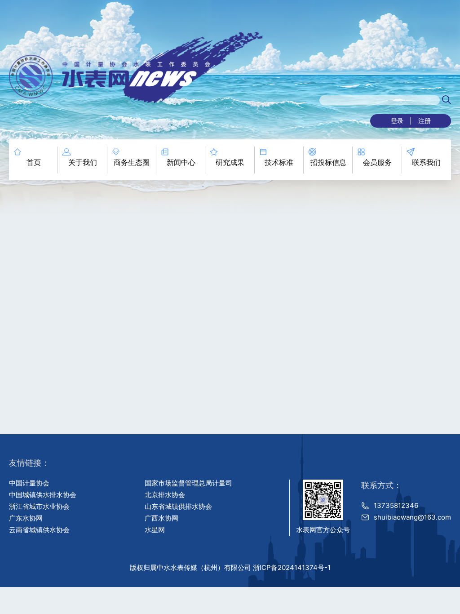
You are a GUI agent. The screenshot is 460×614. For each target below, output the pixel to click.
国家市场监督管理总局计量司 (188, 483)
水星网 (155, 529)
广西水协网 (161, 518)
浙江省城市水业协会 (39, 506)
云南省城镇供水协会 (39, 529)
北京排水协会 (165, 494)
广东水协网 (26, 518)
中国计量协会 (29, 483)
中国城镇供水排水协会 (42, 494)
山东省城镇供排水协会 (178, 506)
